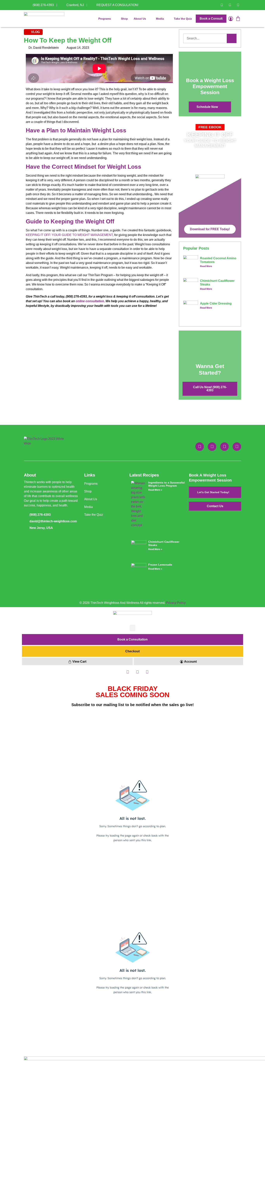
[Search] (231, 38)
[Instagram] (230, 5)
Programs (104, 18)
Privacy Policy (176, 602)
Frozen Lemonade (160, 564)
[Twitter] (222, 5)
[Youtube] (238, 5)
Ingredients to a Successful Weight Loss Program (166, 484)
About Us (140, 18)
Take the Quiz (183, 18)
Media (160, 18)
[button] (210, 127)
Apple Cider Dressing (216, 303)
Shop (124, 18)
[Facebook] (199, 446)
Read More (206, 266)
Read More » (155, 490)
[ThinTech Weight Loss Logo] (44, 18)
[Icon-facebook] (213, 5)
